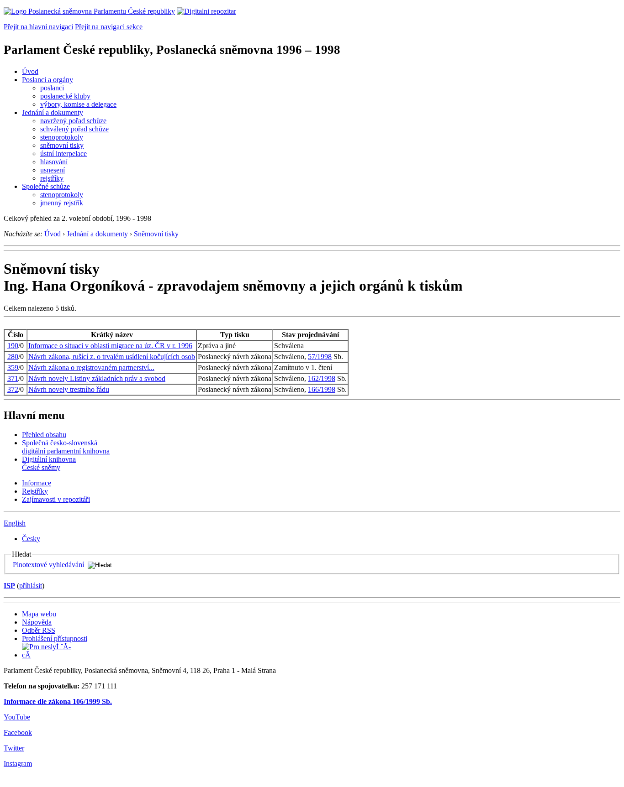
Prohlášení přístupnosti (54, 638)
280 (12, 356)
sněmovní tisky (62, 145)
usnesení (52, 170)
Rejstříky (35, 491)
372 (12, 389)
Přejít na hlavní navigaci (38, 27)
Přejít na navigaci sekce (109, 27)
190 (12, 345)
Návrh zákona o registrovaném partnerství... (91, 367)
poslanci (52, 88)
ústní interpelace (63, 153)
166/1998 (321, 389)
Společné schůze (46, 186)
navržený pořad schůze (73, 121)
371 (12, 378)
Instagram (18, 763)
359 (12, 367)
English (15, 523)
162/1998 (321, 378)
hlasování (54, 162)
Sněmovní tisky (156, 234)
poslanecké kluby (65, 96)
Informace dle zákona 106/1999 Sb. (58, 701)
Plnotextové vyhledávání (48, 564)
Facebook (18, 732)
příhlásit (30, 585)
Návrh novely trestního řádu (68, 389)
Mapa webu (39, 614)
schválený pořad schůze (74, 129)
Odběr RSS (38, 630)
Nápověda (37, 622)
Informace (36, 483)
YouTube (17, 717)
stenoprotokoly (61, 137)
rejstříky (51, 178)
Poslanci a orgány (47, 79)
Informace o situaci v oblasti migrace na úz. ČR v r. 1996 (110, 345)
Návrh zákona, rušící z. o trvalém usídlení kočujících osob (111, 356)
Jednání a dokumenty (52, 112)
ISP (9, 585)
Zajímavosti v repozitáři (56, 499)
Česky (31, 538)
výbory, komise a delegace (78, 104)
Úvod (30, 71)
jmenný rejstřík (61, 203)
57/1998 (320, 356)
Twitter (14, 748)
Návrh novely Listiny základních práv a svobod (96, 378)
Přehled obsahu (44, 434)
